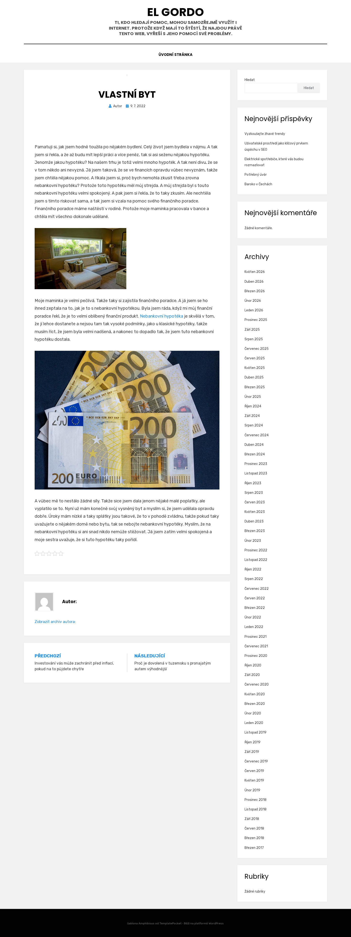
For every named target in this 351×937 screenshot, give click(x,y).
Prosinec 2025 (256, 320)
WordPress (216, 923)
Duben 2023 (254, 521)
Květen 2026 (255, 272)
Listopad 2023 (256, 473)
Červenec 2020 (257, 684)
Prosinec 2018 (255, 800)
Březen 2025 (255, 387)
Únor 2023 (253, 541)
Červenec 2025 (257, 349)
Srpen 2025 (254, 339)
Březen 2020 (255, 704)
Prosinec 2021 (255, 637)
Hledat (250, 80)
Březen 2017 (254, 848)
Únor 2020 (253, 713)
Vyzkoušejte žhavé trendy (265, 134)
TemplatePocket (170, 923)
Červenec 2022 (257, 589)
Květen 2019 (254, 780)
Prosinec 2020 (256, 656)
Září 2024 (252, 416)
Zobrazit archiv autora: (55, 621)
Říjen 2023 (253, 483)
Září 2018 (252, 819)
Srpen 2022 (254, 579)
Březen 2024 (255, 454)
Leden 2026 (254, 310)
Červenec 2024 (257, 435)
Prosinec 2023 (256, 464)
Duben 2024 (254, 445)
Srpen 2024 (254, 425)
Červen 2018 (254, 828)
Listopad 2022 (256, 560)
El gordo (175, 12)
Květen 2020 (255, 694)
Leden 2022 (254, 627)
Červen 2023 (255, 502)
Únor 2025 (253, 397)
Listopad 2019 (255, 732)
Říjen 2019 (253, 742)
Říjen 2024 (253, 406)
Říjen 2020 (253, 665)
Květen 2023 (255, 512)
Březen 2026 (255, 291)
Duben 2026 (254, 282)
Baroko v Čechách (258, 184)
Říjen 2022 (253, 569)
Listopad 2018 (255, 809)
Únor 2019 (252, 790)
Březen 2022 (255, 608)
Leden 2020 (254, 723)
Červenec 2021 (256, 646)
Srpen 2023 (254, 493)
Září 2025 (252, 330)
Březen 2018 (254, 838)
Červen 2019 (254, 771)
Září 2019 (252, 752)
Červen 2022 (255, 598)
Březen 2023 (255, 531)
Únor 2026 (253, 301)
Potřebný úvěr (256, 175)
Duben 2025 (254, 377)
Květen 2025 (255, 368)
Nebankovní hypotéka (161, 316)
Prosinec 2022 (256, 550)
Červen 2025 (255, 358)
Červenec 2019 (256, 761)
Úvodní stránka (175, 54)
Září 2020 (252, 675)
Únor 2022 (253, 617)
